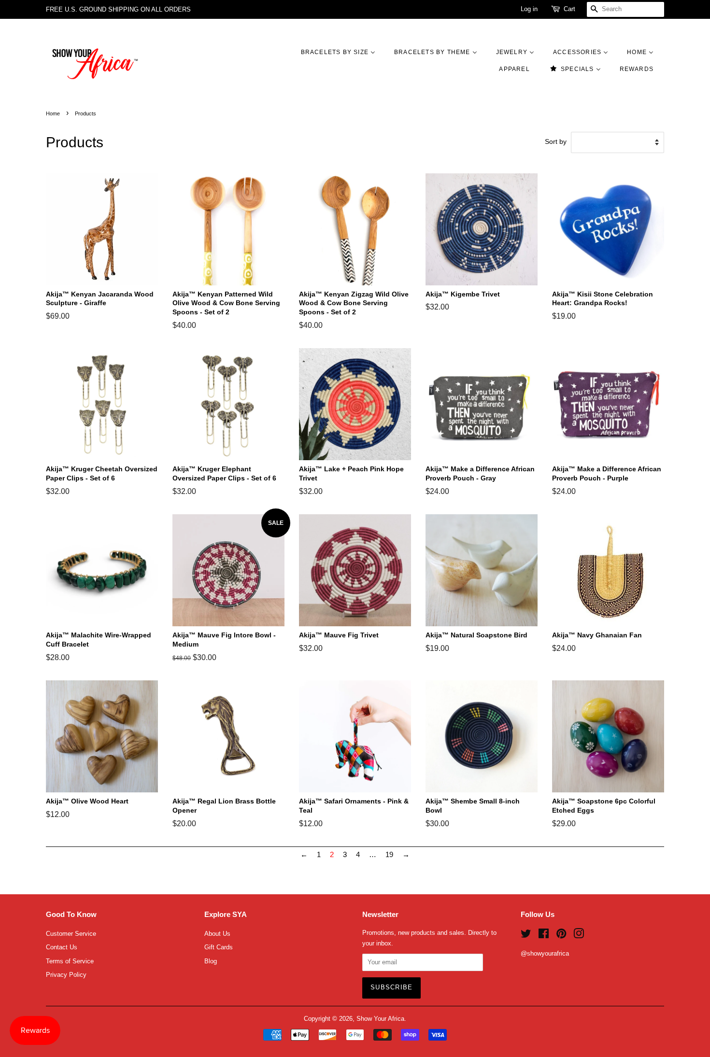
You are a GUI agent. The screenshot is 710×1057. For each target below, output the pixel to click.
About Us (217, 933)
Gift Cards (218, 947)
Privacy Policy (66, 974)
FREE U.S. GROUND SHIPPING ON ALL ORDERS (118, 9)
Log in (529, 9)
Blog (210, 961)
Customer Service (71, 933)
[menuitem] (343, 51)
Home (53, 113)
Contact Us (61, 947)
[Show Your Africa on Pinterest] (561, 935)
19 (389, 854)
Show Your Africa (380, 1018)
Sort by (556, 141)
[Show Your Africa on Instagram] (578, 935)
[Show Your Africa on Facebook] (543, 935)
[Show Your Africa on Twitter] (526, 935)
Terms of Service (70, 961)
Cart (569, 9)
